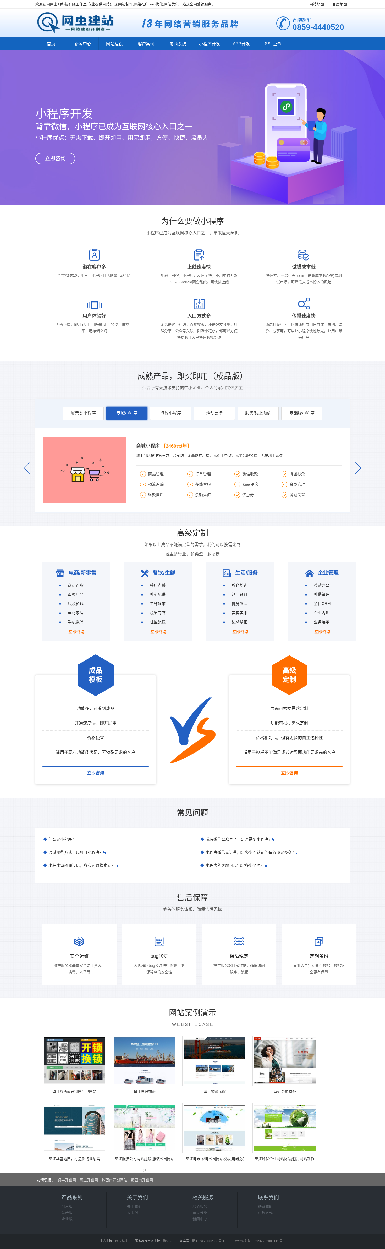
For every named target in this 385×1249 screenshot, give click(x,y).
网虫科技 (121, 1241)
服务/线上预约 (258, 413)
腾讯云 (168, 1241)
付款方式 (265, 1213)
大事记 (132, 1213)
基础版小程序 (302, 413)
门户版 (67, 1206)
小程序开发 (209, 44)
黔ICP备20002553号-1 (208, 1241)
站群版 (67, 1213)
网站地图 (316, 4)
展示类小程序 (83, 413)
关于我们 (134, 1206)
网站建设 (114, 44)
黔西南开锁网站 (114, 1180)
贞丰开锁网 (67, 1180)
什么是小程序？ (59, 839)
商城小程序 (127, 413)
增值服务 (199, 1206)
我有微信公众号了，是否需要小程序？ (236, 839)
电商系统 (177, 44)
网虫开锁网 (89, 1180)
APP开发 (241, 44)
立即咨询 (55, 158)
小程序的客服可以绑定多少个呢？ (232, 865)
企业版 (67, 1219)
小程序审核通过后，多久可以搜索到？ (79, 865)
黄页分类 (199, 1213)
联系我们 (265, 1206)
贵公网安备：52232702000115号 (258, 1241)
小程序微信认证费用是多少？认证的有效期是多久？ (248, 852)
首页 (51, 44)
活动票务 (214, 413)
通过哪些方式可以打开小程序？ (73, 852)
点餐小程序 (170, 413)
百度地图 (339, 4)
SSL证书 (273, 44)
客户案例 (146, 44)
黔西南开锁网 (142, 1180)
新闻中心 (82, 44)
